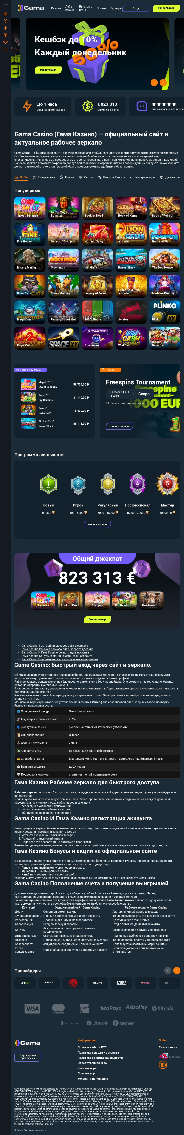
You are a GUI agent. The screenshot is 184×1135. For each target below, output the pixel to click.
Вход (136, 8)
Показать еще (97, 619)
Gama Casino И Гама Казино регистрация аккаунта (55, 652)
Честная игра (87, 1068)
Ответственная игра (92, 1063)
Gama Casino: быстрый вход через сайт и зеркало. (55, 645)
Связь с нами (168, 1047)
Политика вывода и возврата (98, 1052)
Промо (101, 8)
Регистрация (166, 7)
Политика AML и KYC (92, 1047)
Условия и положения (93, 1078)
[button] (154, 82)
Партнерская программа (28, 1057)
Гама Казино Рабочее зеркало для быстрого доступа (57, 649)
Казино (56, 8)
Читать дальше (119, 426)
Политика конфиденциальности (100, 1058)
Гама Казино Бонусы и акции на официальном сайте (57, 656)
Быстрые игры (85, 8)
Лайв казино (70, 8)
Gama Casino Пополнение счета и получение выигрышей (60, 659)
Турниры (116, 8)
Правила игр (86, 1073)
